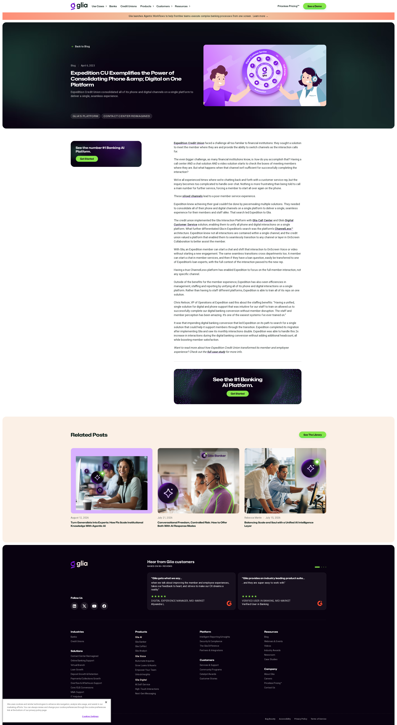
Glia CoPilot (141, 646)
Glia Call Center (262, 220)
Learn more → (260, 16)
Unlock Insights (142, 674)
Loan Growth (77, 669)
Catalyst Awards (208, 674)
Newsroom (269, 655)
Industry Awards (272, 650)
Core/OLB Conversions (82, 687)
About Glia (269, 674)
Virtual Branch (78, 665)
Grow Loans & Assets (145, 665)
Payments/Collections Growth (86, 678)
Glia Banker (141, 642)
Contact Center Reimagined (84, 656)
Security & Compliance (211, 641)
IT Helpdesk (76, 696)
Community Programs (211, 669)
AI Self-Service (142, 684)
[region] (56, 711)
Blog (266, 637)
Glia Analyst (141, 651)
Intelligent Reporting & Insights (215, 637)
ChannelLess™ (284, 228)
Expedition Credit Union (189, 143)
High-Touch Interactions (147, 689)
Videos (267, 646)
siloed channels (192, 196)
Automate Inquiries (144, 661)
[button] (99, 6)
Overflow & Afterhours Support (86, 683)
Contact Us (269, 687)
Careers (268, 678)
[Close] (106, 702)
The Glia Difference (209, 646)
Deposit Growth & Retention (84, 674)
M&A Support (77, 692)
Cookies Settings (90, 716)
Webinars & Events (273, 641)
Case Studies (270, 659)
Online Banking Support (82, 660)
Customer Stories (208, 678)
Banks (113, 6)
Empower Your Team (145, 670)
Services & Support (209, 665)
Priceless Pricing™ (273, 683)
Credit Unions (128, 6)
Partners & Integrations (211, 650)
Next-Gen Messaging (145, 693)
